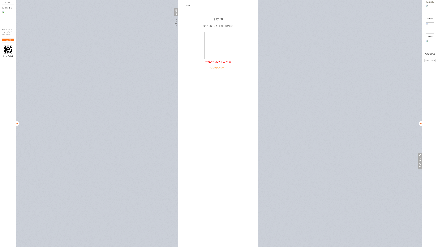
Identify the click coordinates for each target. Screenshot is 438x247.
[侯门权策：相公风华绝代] (8, 19)
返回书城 (8, 2)
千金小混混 (430, 36)
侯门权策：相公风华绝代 (8, 8)
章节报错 (420, 162)
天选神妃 (430, 19)
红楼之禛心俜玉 (430, 54)
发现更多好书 (430, 60)
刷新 (223, 61)
